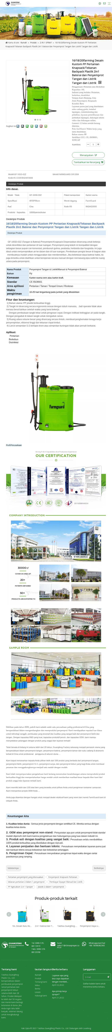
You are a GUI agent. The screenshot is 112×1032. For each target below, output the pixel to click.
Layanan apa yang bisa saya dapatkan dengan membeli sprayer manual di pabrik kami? (60, 981)
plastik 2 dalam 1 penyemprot (51, 886)
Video (37, 985)
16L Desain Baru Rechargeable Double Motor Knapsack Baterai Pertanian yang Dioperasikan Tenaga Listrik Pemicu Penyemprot (22, 926)
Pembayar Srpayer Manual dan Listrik (65, 882)
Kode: (10, 178)
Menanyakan (86, 155)
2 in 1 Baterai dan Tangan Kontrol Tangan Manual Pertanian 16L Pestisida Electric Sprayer (45, 926)
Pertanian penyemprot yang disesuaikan (25, 877)
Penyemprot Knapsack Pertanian (62, 877)
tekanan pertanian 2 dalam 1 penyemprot (26, 882)
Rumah (38, 975)
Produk (38, 978)
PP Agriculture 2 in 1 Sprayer (20, 886)
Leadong (87, 1028)
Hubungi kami (41, 995)
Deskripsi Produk (15, 184)
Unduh (38, 992)
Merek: (56, 174)
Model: (11, 174)
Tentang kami (41, 982)
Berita (37, 988)
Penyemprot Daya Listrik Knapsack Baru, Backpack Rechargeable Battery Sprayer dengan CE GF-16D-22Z (90, 926)
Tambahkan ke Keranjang (87, 162)
